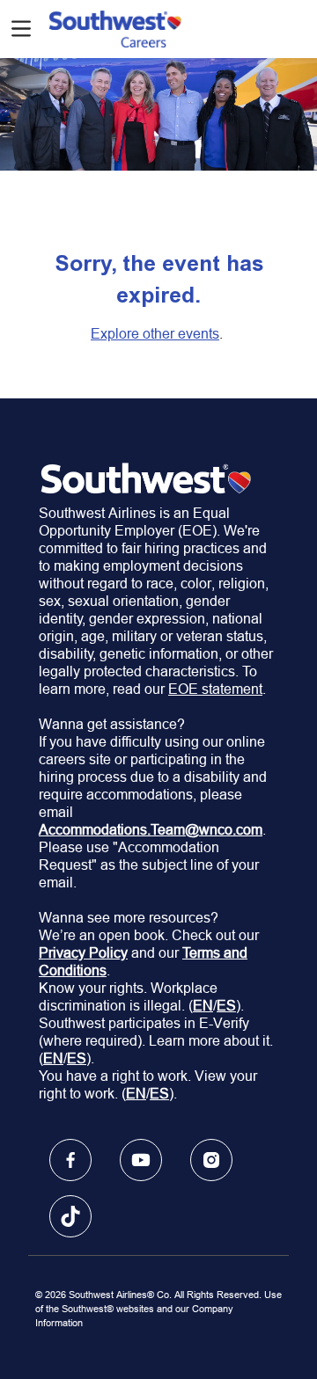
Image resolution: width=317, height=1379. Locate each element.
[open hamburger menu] (21, 29)
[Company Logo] (115, 27)
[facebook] (70, 1160)
